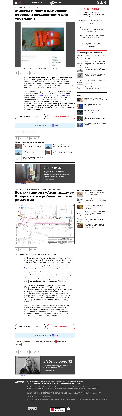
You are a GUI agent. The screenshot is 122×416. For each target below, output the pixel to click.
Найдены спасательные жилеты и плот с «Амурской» (33, 151)
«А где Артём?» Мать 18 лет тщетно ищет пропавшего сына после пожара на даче (95, 82)
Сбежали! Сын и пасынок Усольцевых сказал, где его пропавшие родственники (96, 88)
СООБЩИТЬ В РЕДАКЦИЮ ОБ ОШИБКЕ (71, 383)
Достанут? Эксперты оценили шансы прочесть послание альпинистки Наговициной (96, 213)
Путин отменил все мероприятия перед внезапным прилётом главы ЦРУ (94, 118)
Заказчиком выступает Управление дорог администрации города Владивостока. (47, 267)
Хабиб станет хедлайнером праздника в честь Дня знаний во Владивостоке (92, 14)
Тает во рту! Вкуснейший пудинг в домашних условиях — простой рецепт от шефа (95, 225)
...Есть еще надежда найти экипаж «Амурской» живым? (33, 157)
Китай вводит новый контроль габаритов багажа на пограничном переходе (92, 44)
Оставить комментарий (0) (61, 116)
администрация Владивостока (24, 244)
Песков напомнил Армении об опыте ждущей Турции (95, 124)
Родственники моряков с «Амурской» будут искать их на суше (62, 152)
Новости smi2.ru (21, 184)
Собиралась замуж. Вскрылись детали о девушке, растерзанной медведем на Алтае (94, 219)
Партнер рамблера (43, 409)
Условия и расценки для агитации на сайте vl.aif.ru (42, 383)
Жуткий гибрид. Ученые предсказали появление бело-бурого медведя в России (96, 200)
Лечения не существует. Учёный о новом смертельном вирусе (95, 74)
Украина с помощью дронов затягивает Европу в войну (92, 111)
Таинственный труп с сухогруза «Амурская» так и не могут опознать (62, 146)
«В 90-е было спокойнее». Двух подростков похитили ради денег (95, 68)
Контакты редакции (33, 381)
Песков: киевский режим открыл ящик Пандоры (94, 105)
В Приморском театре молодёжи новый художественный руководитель (92, 37)
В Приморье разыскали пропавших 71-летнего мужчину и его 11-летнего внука (92, 22)
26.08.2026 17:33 (19, 189)
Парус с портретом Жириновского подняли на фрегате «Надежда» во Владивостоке (92, 29)
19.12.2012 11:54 (19, 7)
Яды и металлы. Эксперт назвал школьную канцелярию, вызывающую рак (94, 194)
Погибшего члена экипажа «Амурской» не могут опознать (32, 145)
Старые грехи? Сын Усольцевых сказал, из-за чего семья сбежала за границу (95, 57)
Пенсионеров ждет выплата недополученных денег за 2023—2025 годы (95, 100)
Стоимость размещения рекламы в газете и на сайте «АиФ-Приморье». (62, 381)
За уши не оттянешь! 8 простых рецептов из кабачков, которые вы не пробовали (96, 207)
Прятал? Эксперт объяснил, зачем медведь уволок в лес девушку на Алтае (95, 63)
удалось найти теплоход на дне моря (54, 95)
